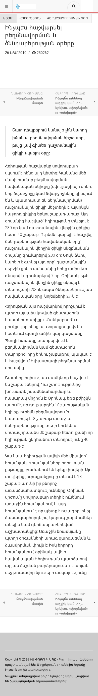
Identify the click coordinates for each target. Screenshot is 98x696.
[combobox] (73, 7)
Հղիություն (30, 18)
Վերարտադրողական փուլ (67, 18)
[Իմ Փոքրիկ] (26, 6)
